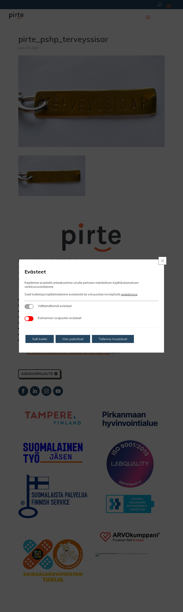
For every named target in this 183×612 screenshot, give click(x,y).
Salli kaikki (39, 339)
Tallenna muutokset (113, 339)
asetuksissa (129, 294)
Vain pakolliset (72, 339)
